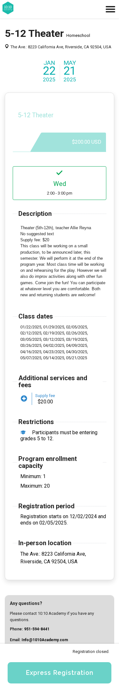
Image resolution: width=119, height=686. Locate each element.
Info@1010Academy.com (45, 640)
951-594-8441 (37, 629)
